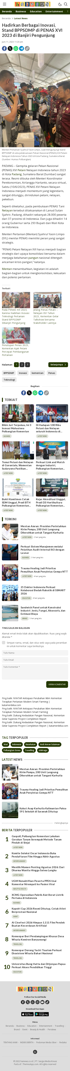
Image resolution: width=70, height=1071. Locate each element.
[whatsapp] (33, 1002)
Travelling (29, 750)
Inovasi (23, 373)
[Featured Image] (35, 100)
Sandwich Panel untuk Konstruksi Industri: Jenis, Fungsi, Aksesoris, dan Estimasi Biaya (43, 610)
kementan (37, 373)
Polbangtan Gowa (12, 750)
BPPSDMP (9, 373)
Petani (22, 170)
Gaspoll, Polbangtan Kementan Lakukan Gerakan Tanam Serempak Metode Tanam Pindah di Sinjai (37, 839)
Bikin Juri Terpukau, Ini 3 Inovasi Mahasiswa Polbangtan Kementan (16, 428)
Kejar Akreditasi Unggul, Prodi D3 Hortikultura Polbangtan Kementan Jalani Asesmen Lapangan (51, 504)
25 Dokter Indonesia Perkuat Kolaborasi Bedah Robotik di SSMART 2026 (43, 590)
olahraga (43, 750)
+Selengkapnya (61, 823)
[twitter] (28, 1002)
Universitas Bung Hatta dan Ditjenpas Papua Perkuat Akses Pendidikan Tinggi (38, 965)
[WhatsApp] (15, 48)
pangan (33, 258)
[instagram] (37, 1002)
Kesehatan (30, 744)
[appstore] (27, 1015)
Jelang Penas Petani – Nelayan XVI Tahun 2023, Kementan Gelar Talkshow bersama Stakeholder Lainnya (46, 316)
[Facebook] (4, 48)
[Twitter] (10, 48)
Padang (17, 174)
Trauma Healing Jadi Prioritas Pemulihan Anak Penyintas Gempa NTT (44, 570)
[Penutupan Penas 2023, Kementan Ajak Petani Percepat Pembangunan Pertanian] (16, 335)
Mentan (7, 269)
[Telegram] (21, 48)
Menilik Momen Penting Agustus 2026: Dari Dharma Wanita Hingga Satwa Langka (38, 869)
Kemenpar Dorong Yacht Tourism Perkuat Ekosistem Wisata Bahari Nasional (37, 952)
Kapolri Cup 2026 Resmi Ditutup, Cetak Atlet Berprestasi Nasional (39, 910)
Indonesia (16, 744)
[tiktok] (47, 1002)
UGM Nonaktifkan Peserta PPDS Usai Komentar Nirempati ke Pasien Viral (34, 882)
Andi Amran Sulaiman (50, 744)
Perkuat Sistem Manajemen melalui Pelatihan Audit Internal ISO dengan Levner (42, 549)
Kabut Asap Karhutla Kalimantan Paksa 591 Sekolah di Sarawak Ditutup (43, 810)
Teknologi (9, 379)
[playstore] (42, 1015)
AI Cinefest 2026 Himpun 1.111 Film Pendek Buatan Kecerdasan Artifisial (38, 924)
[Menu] (4, 4)
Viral (6, 744)
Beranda (6, 18)
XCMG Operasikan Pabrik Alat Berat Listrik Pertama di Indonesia (38, 896)
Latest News (21, 18)
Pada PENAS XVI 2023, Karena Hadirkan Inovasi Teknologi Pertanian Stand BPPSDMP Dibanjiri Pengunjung (15, 316)
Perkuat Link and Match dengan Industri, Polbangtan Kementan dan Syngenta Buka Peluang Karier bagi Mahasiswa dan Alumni (50, 470)
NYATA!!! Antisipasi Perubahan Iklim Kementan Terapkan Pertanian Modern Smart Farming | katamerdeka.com (32, 702)
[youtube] (42, 1002)
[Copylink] (27, 48)
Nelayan (7, 210)
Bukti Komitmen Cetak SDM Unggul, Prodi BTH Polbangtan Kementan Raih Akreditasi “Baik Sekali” (16, 505)
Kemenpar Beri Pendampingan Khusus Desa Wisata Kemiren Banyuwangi (38, 938)
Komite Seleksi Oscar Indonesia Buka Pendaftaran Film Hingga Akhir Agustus (36, 855)
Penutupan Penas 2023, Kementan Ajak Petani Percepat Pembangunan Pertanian (15, 350)
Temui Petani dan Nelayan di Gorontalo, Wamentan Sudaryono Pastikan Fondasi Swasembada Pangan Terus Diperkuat (17, 468)
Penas (51, 373)
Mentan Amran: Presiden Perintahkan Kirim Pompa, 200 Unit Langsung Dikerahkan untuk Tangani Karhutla (43, 529)
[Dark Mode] (59, 4)
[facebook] (23, 1002)
